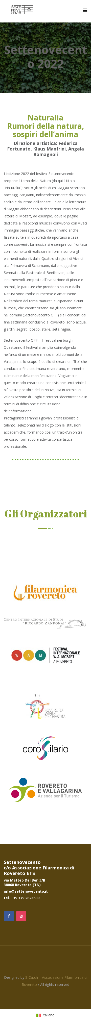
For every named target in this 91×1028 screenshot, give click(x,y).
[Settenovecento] (22, 10)
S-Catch (31, 977)
